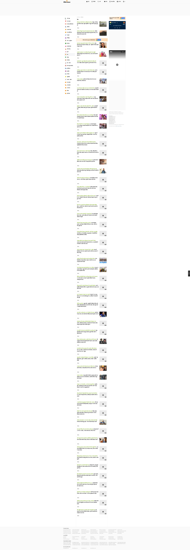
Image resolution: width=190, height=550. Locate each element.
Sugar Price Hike (119, 529)
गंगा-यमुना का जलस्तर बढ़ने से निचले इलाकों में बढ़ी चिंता (94, 544)
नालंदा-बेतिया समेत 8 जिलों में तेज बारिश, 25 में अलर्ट (94, 542)
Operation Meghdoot (93, 529)
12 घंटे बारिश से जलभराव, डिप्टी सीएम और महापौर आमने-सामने (76, 544)
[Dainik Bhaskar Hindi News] (66, 1)
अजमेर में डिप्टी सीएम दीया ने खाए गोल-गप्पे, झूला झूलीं (94, 543)
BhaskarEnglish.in (112, 119)
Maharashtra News (111, 536)
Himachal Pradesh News (75, 536)
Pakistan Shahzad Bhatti (75, 529)
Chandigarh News (119, 536)
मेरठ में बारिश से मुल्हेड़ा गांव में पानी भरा (103, 543)
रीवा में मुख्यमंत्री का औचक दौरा (75, 542)
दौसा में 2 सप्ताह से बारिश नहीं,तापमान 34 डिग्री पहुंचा (85, 544)
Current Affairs (110, 533)
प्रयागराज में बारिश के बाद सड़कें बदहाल (103, 544)
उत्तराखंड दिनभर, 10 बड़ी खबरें (111, 543)
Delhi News (64, 536)
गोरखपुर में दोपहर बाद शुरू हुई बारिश (112, 544)
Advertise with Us (111, 111)
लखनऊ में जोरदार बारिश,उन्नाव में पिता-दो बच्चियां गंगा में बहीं (103, 542)
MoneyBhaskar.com (93, 548)
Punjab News (92, 536)
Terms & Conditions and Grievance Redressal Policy (116, 112)
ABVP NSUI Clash (83, 529)
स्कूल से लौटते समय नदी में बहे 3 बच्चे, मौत (85, 542)
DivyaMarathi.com (112, 120)
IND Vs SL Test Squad (102, 529)
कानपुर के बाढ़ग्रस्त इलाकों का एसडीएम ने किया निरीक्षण (121, 542)
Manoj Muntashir (83, 533)
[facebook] (101, 28)
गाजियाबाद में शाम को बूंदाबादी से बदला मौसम (85, 543)
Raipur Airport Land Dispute (67, 533)
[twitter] (103, 28)
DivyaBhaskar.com (75, 548)
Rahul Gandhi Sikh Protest (67, 529)
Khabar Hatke (101, 533)
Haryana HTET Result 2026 (94, 533)
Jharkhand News (101, 536)
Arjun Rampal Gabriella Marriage (112, 529)
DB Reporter (116, 111)
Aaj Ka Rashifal (119, 533)
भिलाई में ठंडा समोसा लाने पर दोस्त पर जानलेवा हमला (121, 543)
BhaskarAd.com (111, 123)
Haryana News (83, 536)
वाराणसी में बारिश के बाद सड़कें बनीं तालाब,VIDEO (112, 542)
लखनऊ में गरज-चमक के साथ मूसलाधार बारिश (67, 542)
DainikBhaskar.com (112, 116)
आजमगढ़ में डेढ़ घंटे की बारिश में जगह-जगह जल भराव (76, 543)
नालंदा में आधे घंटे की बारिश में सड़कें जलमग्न (67, 544)
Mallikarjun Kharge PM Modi (76, 533)
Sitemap (119, 111)
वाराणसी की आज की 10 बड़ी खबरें (67, 543)
